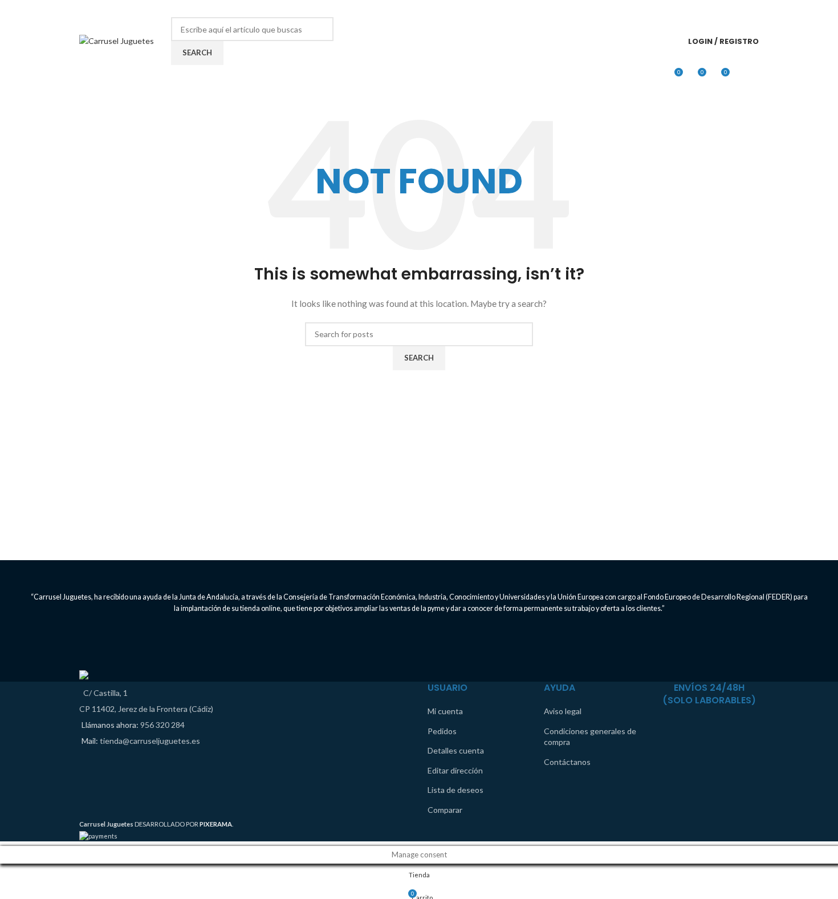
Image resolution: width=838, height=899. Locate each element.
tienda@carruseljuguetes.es (150, 741)
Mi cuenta (445, 711)
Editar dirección (455, 770)
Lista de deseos (455, 790)
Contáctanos (567, 762)
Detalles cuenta (456, 750)
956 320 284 (162, 725)
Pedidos (442, 731)
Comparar (445, 810)
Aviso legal (562, 711)
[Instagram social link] (751, 8)
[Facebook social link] (736, 8)
